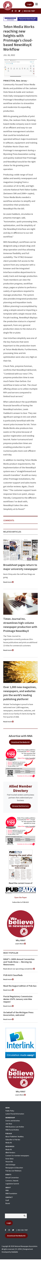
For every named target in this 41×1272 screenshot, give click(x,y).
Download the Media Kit (20, 742)
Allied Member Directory (20, 788)
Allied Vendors (10, 1153)
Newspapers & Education (14, 1168)
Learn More (19, 944)
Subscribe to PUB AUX (20, 902)
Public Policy (9, 1111)
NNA (7, 1190)
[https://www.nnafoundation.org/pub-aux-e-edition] (20, 865)
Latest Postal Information (14, 1114)
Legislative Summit (12, 1184)
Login (29, 4)
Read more (7, 582)
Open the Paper (20, 897)
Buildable (14, 1252)
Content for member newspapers (17, 1156)
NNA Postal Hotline (12, 1130)
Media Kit (8, 1143)
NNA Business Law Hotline (14, 1127)
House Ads (9, 1162)
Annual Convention (12, 1178)
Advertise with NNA (20, 736)
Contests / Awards (11, 1181)
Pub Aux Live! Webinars (13, 1171)
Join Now (8, 1124)
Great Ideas (9, 1159)
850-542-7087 (23, 1230)
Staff (7, 1200)
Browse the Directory (20, 806)
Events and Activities (12, 1121)
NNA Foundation (11, 1193)
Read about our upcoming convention (18, 969)
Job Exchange (10, 1165)
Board (7, 1203)
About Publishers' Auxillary (14, 1137)
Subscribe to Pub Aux (12, 1140)
